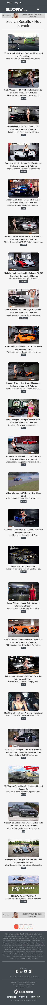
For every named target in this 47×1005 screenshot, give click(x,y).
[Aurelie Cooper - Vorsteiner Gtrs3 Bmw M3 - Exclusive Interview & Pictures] (23, 637)
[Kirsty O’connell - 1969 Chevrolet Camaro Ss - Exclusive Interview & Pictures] (23, 87)
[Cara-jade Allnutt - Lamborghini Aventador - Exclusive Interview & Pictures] (23, 160)
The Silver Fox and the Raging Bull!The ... (23, 279)
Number (23, 901)
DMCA (35, 977)
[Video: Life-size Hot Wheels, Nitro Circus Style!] (23, 490)
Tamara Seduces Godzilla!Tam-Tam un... (23, 755)
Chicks (23, 718)
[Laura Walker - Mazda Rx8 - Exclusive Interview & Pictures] (23, 600)
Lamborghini (23, 281)
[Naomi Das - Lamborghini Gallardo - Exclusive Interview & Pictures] (23, 527)
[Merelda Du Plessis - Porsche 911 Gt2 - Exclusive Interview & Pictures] (23, 124)
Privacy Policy (14, 977)
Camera (23, 794)
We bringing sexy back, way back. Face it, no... (23, 352)
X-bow (23, 391)
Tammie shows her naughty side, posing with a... (23, 315)
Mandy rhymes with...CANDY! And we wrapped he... (23, 242)
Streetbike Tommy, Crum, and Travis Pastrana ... (23, 499)
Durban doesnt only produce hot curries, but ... (23, 462)
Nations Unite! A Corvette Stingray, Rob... (23, 682)
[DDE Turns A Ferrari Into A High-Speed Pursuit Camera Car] (23, 783)
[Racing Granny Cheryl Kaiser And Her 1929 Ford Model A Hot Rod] (23, 857)
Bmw (23, 648)
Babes (23, 134)
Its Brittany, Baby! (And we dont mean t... (23, 425)
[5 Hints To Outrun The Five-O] (23, 893)
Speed (23, 61)
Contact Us (28, 977)
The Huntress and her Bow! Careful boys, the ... (23, 389)
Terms (22, 977)
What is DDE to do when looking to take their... (23, 792)
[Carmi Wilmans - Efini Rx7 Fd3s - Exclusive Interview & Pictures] (23, 343)
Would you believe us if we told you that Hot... (23, 569)
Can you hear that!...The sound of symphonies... (23, 169)
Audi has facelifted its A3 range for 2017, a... (23, 828)
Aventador (23, 171)
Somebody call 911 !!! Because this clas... (23, 132)
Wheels (23, 501)
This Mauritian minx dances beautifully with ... (23, 645)
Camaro (23, 98)
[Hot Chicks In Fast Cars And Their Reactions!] (23, 710)
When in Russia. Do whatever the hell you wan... (23, 59)
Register (18, 2)
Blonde (23, 428)
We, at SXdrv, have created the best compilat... (23, 715)
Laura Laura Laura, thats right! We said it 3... (23, 608)
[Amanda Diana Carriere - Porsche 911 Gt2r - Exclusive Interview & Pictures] (23, 234)
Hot (23, 831)
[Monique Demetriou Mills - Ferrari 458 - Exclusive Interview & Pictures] (23, 453)
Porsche (23, 244)
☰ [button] (38, 9)
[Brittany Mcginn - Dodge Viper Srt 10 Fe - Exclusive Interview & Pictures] (23, 417)
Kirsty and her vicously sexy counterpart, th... (23, 95)
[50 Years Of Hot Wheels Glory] (23, 563)
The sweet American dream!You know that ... (23, 205)
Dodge (23, 208)
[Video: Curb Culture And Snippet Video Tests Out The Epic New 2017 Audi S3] (23, 820)
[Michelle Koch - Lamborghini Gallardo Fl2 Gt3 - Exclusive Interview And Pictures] (23, 270)
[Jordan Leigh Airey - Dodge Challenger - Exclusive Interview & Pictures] (23, 197)
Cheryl (23, 867)
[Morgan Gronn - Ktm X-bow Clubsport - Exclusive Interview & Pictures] (23, 380)
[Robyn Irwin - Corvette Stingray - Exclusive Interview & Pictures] (23, 673)
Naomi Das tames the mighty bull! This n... (23, 535)
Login (9, 2)
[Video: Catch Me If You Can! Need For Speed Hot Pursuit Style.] (23, 50)
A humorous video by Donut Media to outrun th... (23, 899)
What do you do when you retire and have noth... (23, 865)
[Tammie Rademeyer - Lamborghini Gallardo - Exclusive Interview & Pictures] (23, 307)
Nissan (23, 757)
